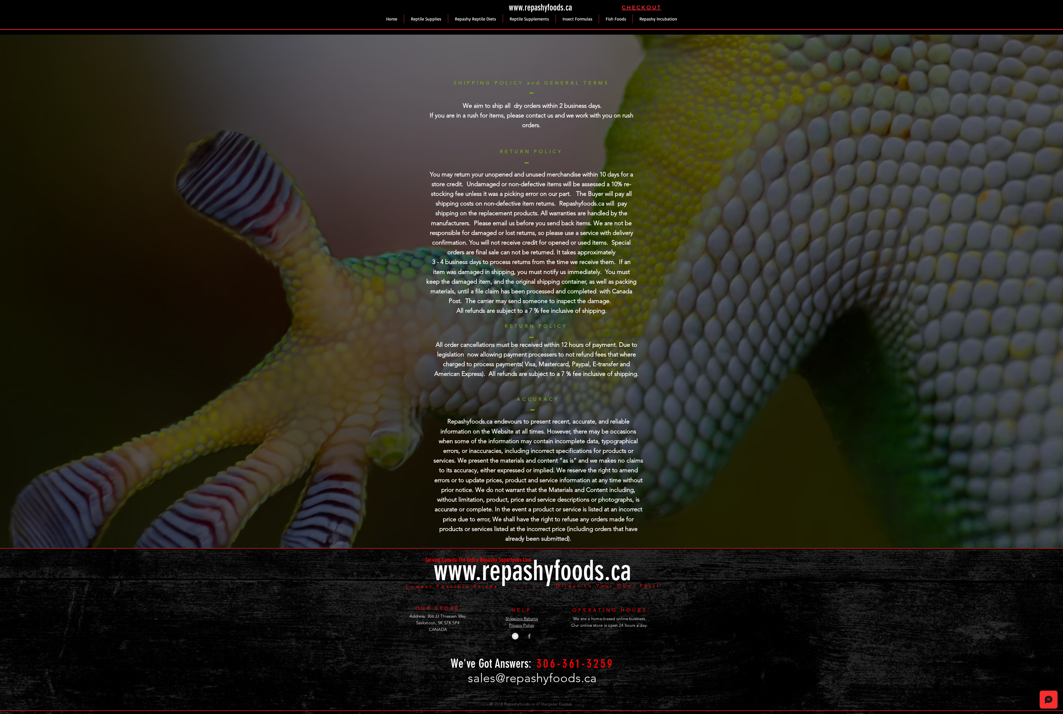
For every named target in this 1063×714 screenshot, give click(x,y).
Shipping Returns (521, 618)
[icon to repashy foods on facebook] (529, 636)
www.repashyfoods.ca (540, 7)
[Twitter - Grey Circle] (515, 636)
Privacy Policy (521, 625)
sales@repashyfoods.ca (532, 678)
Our (575, 625)
